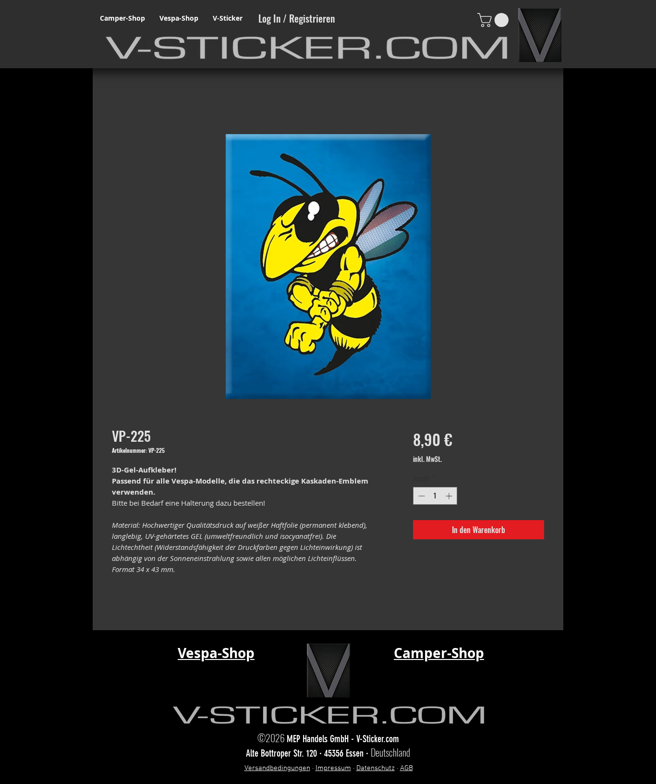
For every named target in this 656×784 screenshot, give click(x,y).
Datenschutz (375, 768)
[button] (494, 20)
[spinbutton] (435, 495)
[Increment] (450, 495)
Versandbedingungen (277, 768)
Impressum (333, 768)
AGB (406, 768)
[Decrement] (420, 495)
